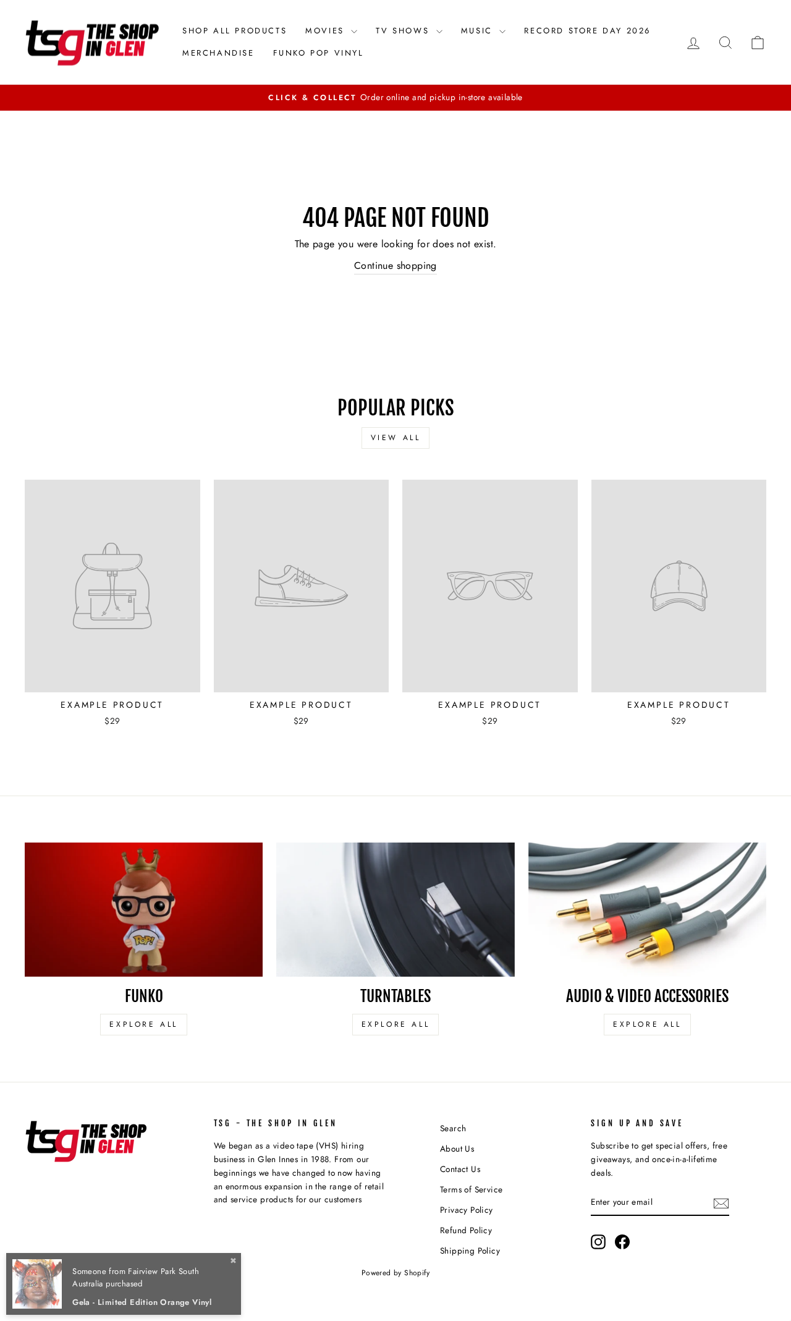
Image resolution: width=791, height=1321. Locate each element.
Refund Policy (466, 1230)
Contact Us (460, 1169)
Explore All (143, 1024)
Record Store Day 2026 (587, 30)
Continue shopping (395, 265)
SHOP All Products (234, 30)
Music (479, 30)
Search (453, 1128)
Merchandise (218, 53)
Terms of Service (471, 1189)
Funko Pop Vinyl (318, 53)
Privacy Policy (466, 1210)
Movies (326, 30)
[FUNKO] (144, 910)
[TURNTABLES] (395, 910)
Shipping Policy (470, 1250)
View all (396, 437)
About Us (457, 1148)
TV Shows (404, 30)
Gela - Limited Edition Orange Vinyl (141, 1302)
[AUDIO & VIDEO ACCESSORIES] (647, 910)
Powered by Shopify (395, 1272)
